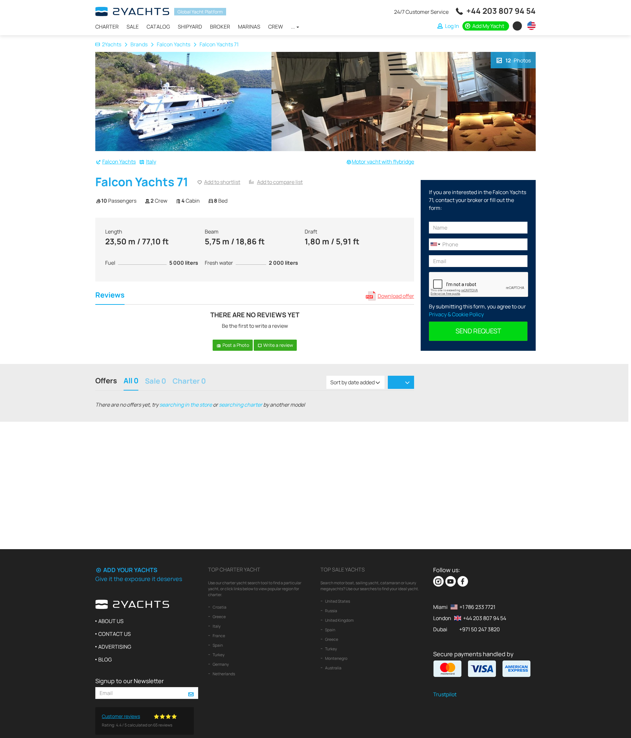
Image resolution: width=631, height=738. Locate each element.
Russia (330, 611)
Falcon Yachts (173, 44)
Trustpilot (444, 694)
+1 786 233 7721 (477, 607)
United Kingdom (339, 620)
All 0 (131, 381)
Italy (151, 161)
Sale (133, 26)
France (218, 635)
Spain (217, 645)
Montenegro (335, 658)
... (293, 26)
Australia (332, 668)
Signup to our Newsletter (129, 681)
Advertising (114, 646)
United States (337, 601)
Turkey (218, 655)
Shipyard (190, 26)
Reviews (110, 296)
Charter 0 (189, 381)
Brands (139, 44)
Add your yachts (129, 570)
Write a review (277, 345)
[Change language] (530, 25)
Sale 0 (155, 381)
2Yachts (111, 44)
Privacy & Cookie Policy (456, 314)
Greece (219, 616)
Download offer (396, 296)
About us (111, 621)
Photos (518, 60)
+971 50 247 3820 (479, 629)
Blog (105, 659)
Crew (275, 26)
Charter (107, 26)
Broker (220, 26)
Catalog (158, 26)
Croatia (219, 607)
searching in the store (185, 404)
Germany (220, 664)
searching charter (240, 404)
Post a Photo (235, 345)
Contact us (114, 633)
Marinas (249, 26)
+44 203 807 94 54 (501, 10)
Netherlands (223, 674)
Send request (478, 330)
